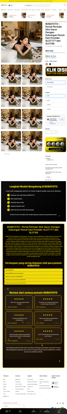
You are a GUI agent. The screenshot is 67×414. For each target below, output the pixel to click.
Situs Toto (10, 9)
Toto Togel (31, 9)
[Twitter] (48, 180)
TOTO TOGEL (6, 391)
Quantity (47, 129)
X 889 (48, 100)
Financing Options (19, 389)
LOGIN (20, 411)
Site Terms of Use (31, 393)
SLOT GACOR (24, 9)
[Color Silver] (53, 64)
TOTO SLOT (50, 87)
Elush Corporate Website (45, 388)
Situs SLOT (47, 9)
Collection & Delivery (32, 381)
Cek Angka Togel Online (55, 149)
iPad (4, 381)
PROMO (7, 411)
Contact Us (30, 386)
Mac (4, 379)
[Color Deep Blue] (50, 64)
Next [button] (65, 1)
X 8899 (49, 104)
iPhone (4, 384)
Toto (42, 9)
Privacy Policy (30, 391)
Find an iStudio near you (44, 382)
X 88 (48, 95)
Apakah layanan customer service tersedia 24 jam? (15, 282)
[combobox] (37, 5)
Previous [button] (1, 1)
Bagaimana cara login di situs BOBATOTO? (14, 276)
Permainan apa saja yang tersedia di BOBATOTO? (15, 279)
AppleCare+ (18, 379)
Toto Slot (38, 9)
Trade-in (17, 391)
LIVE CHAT (59, 411)
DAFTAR (33, 411)
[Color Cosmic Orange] (46, 64)
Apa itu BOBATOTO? (9, 270)
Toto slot (54, 9)
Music (4, 389)
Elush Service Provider (20, 386)
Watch (4, 386)
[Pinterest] (50, 180)
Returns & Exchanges (32, 384)
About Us (42, 379)
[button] (4, 9)
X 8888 (49, 109)
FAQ (28, 389)
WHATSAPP (46, 411)
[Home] (4, 5)
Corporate (17, 381)
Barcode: (55, 46)
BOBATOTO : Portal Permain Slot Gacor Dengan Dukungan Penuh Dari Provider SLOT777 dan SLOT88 (33, 1)
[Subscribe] (23, 406)
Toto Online (17, 9)
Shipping (53, 52)
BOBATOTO (4, 9)
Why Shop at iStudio (44, 385)
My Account (30, 379)
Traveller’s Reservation (20, 393)
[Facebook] (46, 180)
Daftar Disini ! (55, 1)
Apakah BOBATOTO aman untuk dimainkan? (14, 273)
